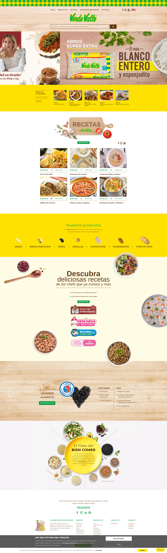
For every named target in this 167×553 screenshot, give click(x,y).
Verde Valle (114, 523)
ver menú (38, 101)
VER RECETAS (83, 142)
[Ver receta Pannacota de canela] (83, 158)
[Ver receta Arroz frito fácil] (53, 158)
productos (63, 10)
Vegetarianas (80, 530)
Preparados (97, 535)
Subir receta (80, 533)
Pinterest (130, 528)
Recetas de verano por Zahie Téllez (83, 333)
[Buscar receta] (113, 26)
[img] (65, 166)
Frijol (95, 526)
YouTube (130, 526)
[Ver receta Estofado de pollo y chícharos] (113, 186)
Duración (78, 526)
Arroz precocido (98, 525)
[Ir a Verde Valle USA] (133, 10)
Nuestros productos (83, 225)
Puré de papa (97, 533)
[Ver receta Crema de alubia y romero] (113, 158)
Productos (79, 523)
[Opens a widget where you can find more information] (160, 550)
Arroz (95, 523)
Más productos (47, 403)
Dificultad (79, 525)
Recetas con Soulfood (83, 309)
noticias (105, 10)
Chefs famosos (80, 531)
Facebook (131, 523)
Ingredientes (97, 530)
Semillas (96, 528)
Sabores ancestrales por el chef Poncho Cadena (83, 321)
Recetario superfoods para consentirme (83, 343)
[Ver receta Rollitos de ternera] (53, 186)
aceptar (142, 550)
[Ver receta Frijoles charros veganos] (83, 186)
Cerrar (119, 544)
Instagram (131, 525)
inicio (52, 10)
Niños (77, 528)
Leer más (99, 550)
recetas (73, 10)
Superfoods (97, 531)
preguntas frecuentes (89, 10)
